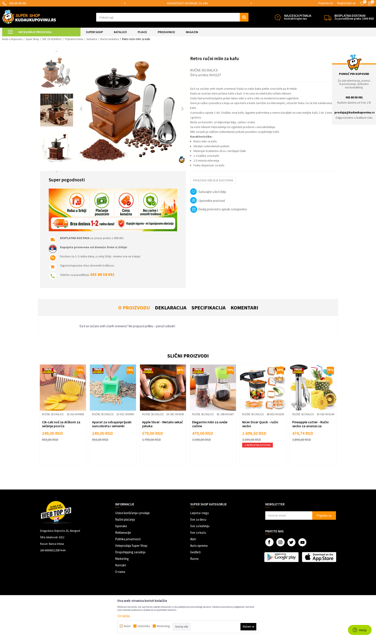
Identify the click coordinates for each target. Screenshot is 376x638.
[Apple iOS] (319, 557)
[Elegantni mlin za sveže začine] (213, 388)
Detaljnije (123, 616)
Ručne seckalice (109, 39)
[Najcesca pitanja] (277, 17)
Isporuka (121, 526)
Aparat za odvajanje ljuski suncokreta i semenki (111, 424)
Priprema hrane (74, 39)
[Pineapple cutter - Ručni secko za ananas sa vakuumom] (313, 388)
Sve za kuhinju (199, 526)
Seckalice (91, 39)
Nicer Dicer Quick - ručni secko (260, 424)
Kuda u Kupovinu (12, 39)
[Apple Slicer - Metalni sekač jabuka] (163, 388)
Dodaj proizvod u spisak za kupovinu (222, 209)
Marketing (122, 558)
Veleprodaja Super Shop (131, 545)
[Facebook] (269, 542)
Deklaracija (170, 307)
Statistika (144, 626)
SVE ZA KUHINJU (52, 39)
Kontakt (120, 565)
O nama (120, 571)
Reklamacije (123, 532)
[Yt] (302, 542)
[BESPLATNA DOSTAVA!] (328, 17)
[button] (172, 17)
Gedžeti (195, 552)
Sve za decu (198, 519)
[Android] (282, 557)
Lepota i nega (199, 513)
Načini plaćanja (125, 519)
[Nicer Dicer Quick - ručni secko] (263, 388)
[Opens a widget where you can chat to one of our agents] (360, 630)
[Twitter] (291, 542)
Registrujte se (346, 3)
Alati (193, 539)
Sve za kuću (198, 532)
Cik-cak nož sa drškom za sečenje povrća (61, 424)
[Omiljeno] (362, 3)
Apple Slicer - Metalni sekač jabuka (162, 424)
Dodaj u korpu (66, 454)
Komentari (244, 307)
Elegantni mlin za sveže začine (209, 424)
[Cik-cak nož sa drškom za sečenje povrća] (63, 388)
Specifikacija (208, 307)
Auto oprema (199, 545)
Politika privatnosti (128, 539)
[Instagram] (280, 542)
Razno (194, 558)
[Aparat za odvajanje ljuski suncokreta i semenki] (113, 388)
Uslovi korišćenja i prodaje (132, 513)
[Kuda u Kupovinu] (29, 17)
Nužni (127, 626)
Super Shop (32, 39)
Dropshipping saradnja (130, 552)
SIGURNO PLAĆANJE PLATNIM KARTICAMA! (187, 3)
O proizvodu (134, 307)
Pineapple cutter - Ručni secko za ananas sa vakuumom (310, 426)
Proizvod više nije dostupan (213, 180)
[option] (188, 3)
